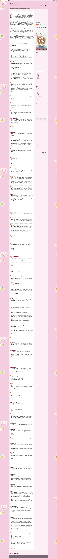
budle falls (37, 97)
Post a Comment (13, 548)
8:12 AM (12, 184)
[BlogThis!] (24, 43)
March (38, 88)
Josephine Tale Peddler (14, 217)
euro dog (37, 145)
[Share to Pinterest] (26, 43)
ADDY (12, 157)
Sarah (12, 148)
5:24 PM (12, 108)
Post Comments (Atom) (16, 553)
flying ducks (37, 98)
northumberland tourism (38, 102)
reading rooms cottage (38, 103)
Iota (11, 126)
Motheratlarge (13, 350)
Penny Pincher (13, 186)
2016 (37, 74)
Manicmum (12, 342)
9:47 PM (12, 215)
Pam (11, 110)
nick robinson (37, 150)
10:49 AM (12, 284)
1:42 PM (12, 334)
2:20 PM (12, 146)
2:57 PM (12, 266)
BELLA (12, 383)
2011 (37, 77)
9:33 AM (12, 434)
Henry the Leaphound (14, 176)
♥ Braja (12, 392)
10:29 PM (12, 450)
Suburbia (12, 132)
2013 (37, 75)
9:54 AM (12, 92)
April (38, 87)
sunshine (12, 167)
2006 (37, 94)
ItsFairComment (13, 402)
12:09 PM (12, 389)
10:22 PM (12, 249)
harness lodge (37, 99)
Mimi (12, 337)
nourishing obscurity (38, 147)
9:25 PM (12, 529)
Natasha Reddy (13, 61)
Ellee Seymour (13, 437)
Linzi (12, 243)
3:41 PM (12, 459)
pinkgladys (12, 194)
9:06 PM (12, 159)
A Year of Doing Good (27, 8)
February (38, 89)
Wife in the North (14, 4)
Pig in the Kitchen (13, 82)
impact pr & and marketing (39, 100)
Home (11, 8)
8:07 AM (12, 538)
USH (11, 452)
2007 (37, 93)
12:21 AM (12, 123)
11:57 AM (12, 222)
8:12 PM (12, 381)
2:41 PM (12, 356)
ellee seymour (37, 146)
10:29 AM (12, 420)
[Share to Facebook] (25, 43)
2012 (37, 76)
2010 (37, 78)
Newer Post (12, 551)
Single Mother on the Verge (14, 256)
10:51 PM (12, 404)
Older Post (32, 551)
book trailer (23, 17)
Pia (11, 491)
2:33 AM (12, 164)
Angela (12, 224)
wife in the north (13, 298)
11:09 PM (12, 51)
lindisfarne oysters (38, 101)
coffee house (37, 148)
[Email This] (23, 43)
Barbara (12, 102)
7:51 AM (12, 80)
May (37, 86)
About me (15, 8)
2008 (37, 92)
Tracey (12, 235)
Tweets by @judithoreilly (39, 53)
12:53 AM (12, 68)
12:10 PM (12, 272)
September (38, 80)
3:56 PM (12, 321)
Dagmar (12, 375)
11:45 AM (12, 135)
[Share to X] (24, 43)
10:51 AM (12, 200)
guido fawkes (37, 149)
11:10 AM (12, 372)
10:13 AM (12, 99)
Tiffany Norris (13, 212)
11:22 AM (12, 410)
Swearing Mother (13, 118)
